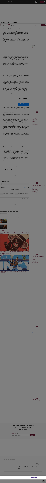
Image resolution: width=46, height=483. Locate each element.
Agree (34, 477)
